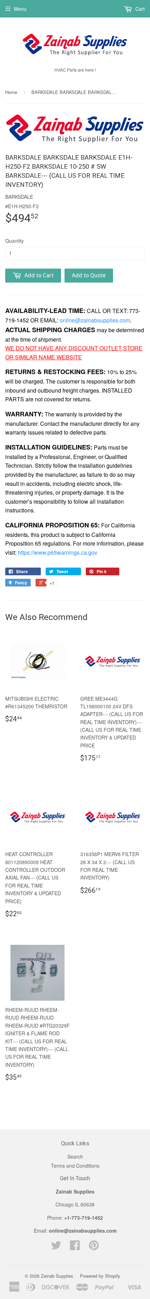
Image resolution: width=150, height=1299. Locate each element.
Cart (139, 8)
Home (11, 92)
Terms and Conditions (75, 1165)
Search (75, 1156)
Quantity (14, 240)
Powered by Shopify (100, 1275)
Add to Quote (89, 275)
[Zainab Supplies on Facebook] (75, 1247)
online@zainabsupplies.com (95, 320)
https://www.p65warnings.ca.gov (57, 552)
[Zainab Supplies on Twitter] (56, 1247)
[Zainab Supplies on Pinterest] (94, 1247)
